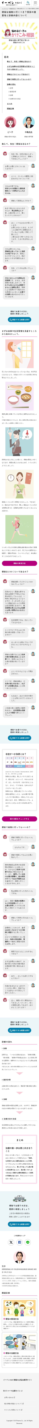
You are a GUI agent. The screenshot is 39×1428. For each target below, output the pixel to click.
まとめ (9, 104)
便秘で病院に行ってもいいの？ (19, 79)
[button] (28, 3)
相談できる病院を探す (21, 319)
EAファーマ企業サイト (12, 1391)
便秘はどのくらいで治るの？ (18, 74)
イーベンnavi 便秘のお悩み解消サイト (17, 1380)
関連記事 (10, 109)
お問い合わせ (8, 1397)
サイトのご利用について (12, 1410)
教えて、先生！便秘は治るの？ (19, 61)
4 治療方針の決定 (15, 99)
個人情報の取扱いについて (13, 1403)
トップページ (5, 8)
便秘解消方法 (12, 8)
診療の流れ (11, 84)
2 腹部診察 (12, 91)
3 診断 (11, 95)
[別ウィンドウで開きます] (11, 1242)
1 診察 (11, 88)
